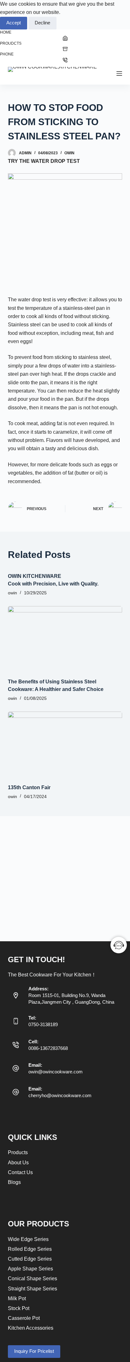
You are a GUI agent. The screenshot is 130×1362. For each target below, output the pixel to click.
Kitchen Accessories (30, 1328)
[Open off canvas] (119, 73)
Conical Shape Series (32, 1278)
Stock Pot (18, 1308)
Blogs (14, 1182)
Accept (13, 22)
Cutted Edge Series (30, 1259)
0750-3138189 (43, 1024)
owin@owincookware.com (55, 1071)
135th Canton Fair (29, 787)
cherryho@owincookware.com (60, 1095)
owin (69, 153)
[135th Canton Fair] (65, 744)
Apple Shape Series (30, 1268)
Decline (42, 22)
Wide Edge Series (28, 1239)
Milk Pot (17, 1298)
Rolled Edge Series (30, 1249)
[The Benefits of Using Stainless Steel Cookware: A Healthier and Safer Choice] (65, 638)
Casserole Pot (24, 1318)
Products (18, 1152)
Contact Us (20, 1172)
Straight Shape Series (32, 1288)
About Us (18, 1162)
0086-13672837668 (48, 1048)
